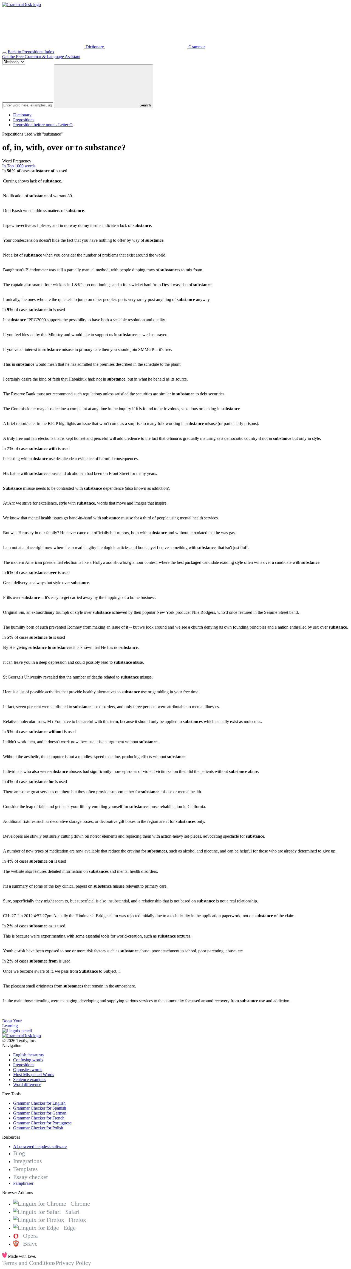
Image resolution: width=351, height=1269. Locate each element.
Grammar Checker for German (39, 1113)
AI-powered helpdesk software (40, 1146)
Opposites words (27, 1069)
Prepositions (23, 119)
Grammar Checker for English (39, 1103)
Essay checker (30, 1177)
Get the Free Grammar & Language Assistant (41, 56)
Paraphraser (23, 1183)
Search (144, 105)
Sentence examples (29, 1079)
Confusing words (28, 1059)
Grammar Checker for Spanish (39, 1108)
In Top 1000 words (18, 166)
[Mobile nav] (4, 53)
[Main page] (21, 4)
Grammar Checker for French (38, 1118)
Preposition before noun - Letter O (43, 124)
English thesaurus (28, 1055)
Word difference (27, 1084)
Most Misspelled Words (33, 1074)
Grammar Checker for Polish (38, 1128)
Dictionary (22, 114)
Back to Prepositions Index (31, 51)
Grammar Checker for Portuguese (42, 1123)
